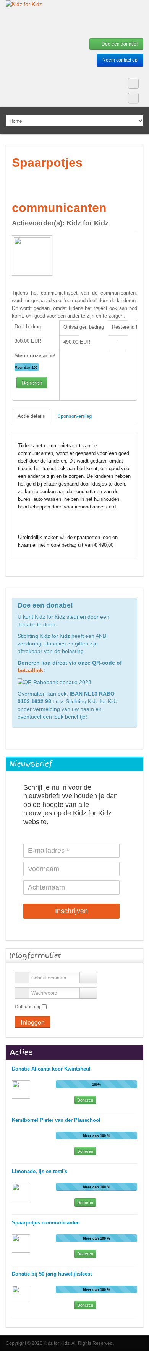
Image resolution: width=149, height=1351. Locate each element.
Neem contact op (120, 60)
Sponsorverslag (74, 416)
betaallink (30, 670)
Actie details (31, 416)
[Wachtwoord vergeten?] (88, 993)
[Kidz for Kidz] (24, 4)
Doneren (31, 382)
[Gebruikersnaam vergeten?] (88, 977)
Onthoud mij (27, 1006)
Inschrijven (71, 911)
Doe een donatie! (119, 44)
